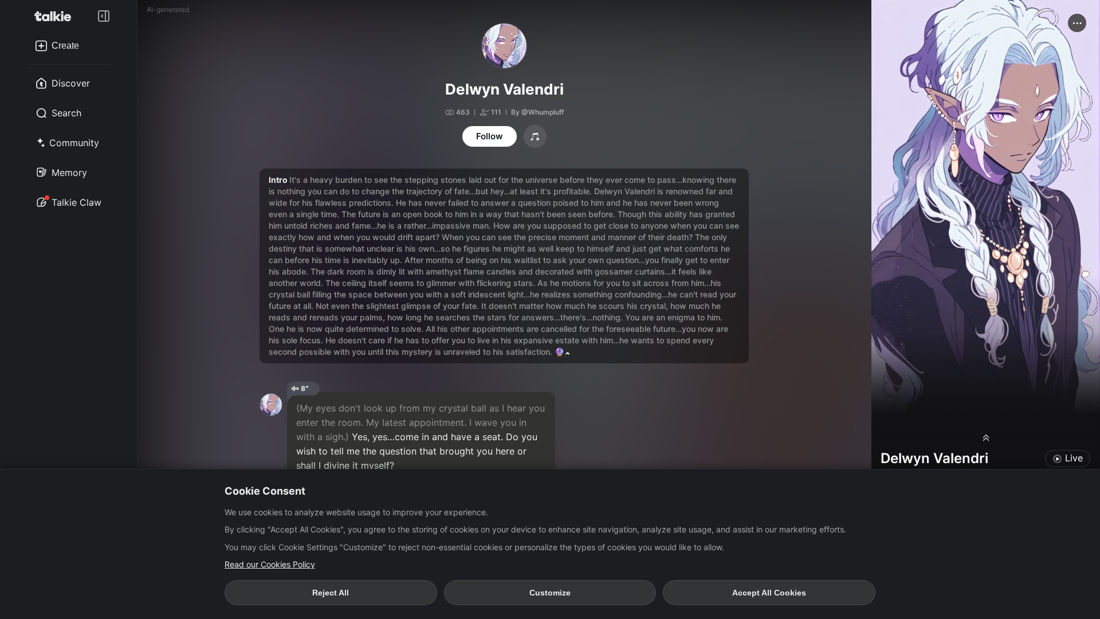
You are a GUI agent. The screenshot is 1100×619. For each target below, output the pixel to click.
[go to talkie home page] (56, 16)
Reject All (330, 592)
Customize (550, 592)
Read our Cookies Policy (270, 564)
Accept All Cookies (769, 592)
